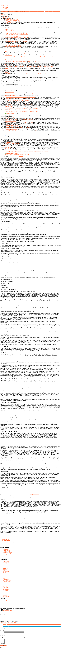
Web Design (7, 18)
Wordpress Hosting (6, 551)
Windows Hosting (6, 550)
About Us (5, 16)
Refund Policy (5, 590)
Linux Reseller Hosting (7, 552)
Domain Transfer (6, 602)
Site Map (15, 622)
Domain (4, 25)
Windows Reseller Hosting (8, 553)
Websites (4, 48)
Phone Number (3, 635)
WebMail (5, 8)
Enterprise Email (6, 562)
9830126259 (5, 7)
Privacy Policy (10, 622)
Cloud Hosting (5, 556)
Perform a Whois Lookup (13, 46)
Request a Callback (6, 626)
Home (4, 15)
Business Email (6, 561)
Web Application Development (11, 22)
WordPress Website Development (11, 19)
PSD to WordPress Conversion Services (12, 20)
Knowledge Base (6, 596)
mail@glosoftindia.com (7, 610)
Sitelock (4, 572)
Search (6, 156)
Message (2, 643)
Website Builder (6, 568)
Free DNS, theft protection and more (17, 43)
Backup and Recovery (7, 581)
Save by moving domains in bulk (16, 41)
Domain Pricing (6, 601)
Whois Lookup (6, 604)
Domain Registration (7, 600)
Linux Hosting (5, 549)
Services (4, 17)
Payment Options (6, 589)
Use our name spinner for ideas (15, 45)
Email (4, 133)
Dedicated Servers (6, 554)
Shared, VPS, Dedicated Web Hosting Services (14, 21)
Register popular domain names (15, 36)
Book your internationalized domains (17, 37)
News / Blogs (5, 587)
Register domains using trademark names (16, 34)
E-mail (2, 633)
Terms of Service (3, 622)
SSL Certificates (6, 571)
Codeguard (5, 573)
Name (1, 630)
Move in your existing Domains (16, 39)
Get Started (7, 86)
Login (6, 5)
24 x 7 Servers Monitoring (8, 580)
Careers (4, 588)
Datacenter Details (6, 578)
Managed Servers (6, 555)
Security (4, 145)
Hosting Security (6, 579)
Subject (2, 637)
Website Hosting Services (10, 23)
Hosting (4, 88)
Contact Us (2, 5)
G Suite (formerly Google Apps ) (9, 563)
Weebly (4, 570)
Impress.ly (5, 569)
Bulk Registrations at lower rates (16, 31)
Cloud (4, 132)
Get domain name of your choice (16, 33)
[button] (0, 648)
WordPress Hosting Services (10, 24)
